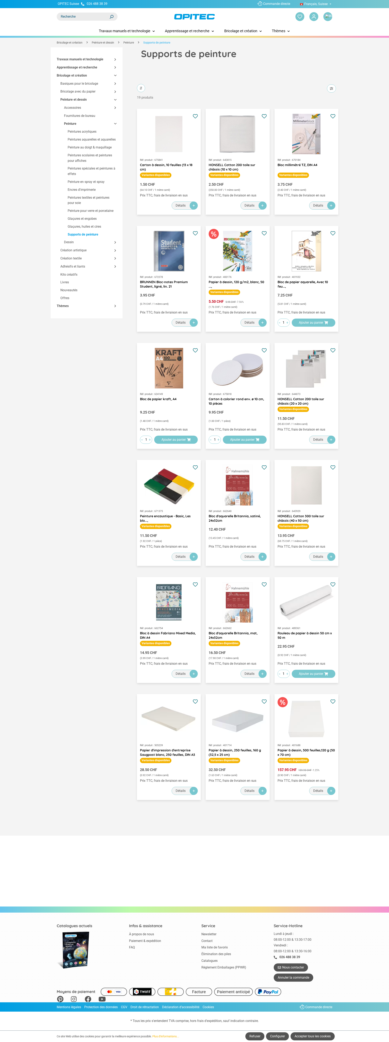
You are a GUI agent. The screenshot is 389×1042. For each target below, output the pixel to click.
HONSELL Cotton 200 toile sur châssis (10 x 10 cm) (232, 167)
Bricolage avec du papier (77, 91)
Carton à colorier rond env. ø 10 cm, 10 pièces (236, 401)
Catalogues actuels (74, 925)
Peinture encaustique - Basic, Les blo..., (165, 518)
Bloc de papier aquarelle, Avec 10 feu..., (303, 284)
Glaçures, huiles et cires (84, 226)
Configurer (277, 1036)
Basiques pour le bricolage (79, 83)
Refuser (254, 1036)
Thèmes (63, 306)
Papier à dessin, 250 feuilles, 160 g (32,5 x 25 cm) (235, 752)
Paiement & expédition (145, 941)
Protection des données (101, 1007)
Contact (207, 941)
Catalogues (209, 961)
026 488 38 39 (97, 4)
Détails (181, 205)
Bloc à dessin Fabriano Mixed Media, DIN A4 (168, 635)
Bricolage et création (72, 75)
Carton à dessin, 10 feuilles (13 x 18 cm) (166, 167)
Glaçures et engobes (82, 219)
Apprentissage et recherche (77, 67)
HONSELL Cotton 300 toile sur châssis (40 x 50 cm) (301, 518)
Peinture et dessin (73, 99)
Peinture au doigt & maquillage (90, 147)
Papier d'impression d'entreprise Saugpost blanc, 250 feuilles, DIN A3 (167, 752)
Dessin (69, 242)
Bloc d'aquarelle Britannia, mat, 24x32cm (233, 635)
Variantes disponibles (156, 175)
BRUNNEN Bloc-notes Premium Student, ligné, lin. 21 (164, 284)
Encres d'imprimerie (82, 190)
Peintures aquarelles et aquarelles (92, 139)
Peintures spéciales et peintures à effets (91, 171)
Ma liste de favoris (214, 947)
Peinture (70, 124)
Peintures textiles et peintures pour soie (88, 200)
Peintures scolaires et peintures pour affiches (90, 158)
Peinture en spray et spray (86, 182)
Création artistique (73, 250)
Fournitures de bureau (79, 116)
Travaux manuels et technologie (80, 59)
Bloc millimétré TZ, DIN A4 (297, 165)
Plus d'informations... (165, 1036)
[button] (113, 59)
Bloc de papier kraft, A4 (158, 399)
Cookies (208, 1007)
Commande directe (276, 4)
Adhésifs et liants (72, 266)
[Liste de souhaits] (299, 16)
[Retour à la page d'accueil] (194, 16)
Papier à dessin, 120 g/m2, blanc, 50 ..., (236, 284)
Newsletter (208, 934)
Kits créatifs (68, 274)
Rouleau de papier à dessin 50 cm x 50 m (305, 635)
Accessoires (72, 108)
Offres (64, 298)
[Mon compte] (313, 16)
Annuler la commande (293, 977)
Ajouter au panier (311, 322)
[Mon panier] (327, 16)
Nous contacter (293, 967)
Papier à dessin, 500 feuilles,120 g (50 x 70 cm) (306, 752)
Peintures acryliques (82, 131)
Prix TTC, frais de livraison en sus (164, 195)
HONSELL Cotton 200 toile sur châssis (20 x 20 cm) (301, 401)
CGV (124, 1007)
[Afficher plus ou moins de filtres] (331, 88)
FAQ (132, 947)
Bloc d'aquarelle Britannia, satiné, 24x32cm (235, 518)
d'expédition (213, 1021)
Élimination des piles (216, 954)
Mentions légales (69, 1007)
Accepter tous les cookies (313, 1036)
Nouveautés (68, 290)
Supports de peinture (83, 234)
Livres (64, 282)
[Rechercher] (111, 17)
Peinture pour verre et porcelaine (90, 211)
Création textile (71, 258)
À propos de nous (141, 934)
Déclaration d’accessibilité (180, 1007)
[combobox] (83, 17)
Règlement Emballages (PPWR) (223, 967)
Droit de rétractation (144, 1007)
